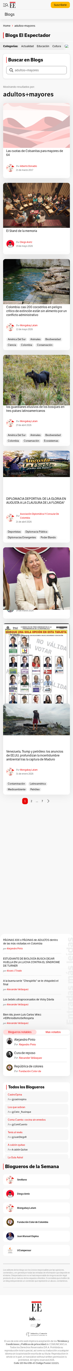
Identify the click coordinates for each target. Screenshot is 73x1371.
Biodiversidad (53, 339)
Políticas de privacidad (33, 1344)
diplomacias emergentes (22, 537)
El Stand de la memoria (21, 231)
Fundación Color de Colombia (30, 1071)
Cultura (56, 46)
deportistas (14, 531)
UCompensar (24, 1250)
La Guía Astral (15, 1157)
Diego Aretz (26, 242)
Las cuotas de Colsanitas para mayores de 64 (34, 153)
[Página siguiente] (48, 801)
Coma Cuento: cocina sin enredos (27, 1119)
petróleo (35, 789)
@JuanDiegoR (19, 1137)
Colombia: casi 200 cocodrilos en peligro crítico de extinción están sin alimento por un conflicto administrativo (36, 311)
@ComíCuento (19, 1124)
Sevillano (22, 1179)
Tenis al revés (15, 1132)
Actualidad (27, 46)
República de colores (28, 1066)
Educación (43, 46)
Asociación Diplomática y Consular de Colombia (39, 515)
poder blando (48, 537)
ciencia (12, 345)
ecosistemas (51, 440)
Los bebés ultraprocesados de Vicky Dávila (29, 999)
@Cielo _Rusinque (21, 1111)
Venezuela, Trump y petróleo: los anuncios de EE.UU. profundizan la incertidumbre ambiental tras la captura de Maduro (34, 755)
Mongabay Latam (29, 325)
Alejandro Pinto (15, 948)
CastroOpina (15, 1094)
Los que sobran (16, 1107)
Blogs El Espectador (27, 35)
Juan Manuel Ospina (28, 1236)
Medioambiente (17, 789)
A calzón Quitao (20, 1149)
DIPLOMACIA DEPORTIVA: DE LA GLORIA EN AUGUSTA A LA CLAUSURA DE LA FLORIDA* (36, 501)
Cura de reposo (24, 1053)
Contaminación (16, 783)
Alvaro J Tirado (14, 970)
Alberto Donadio (28, 166)
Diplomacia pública (36, 531)
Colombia (26, 345)
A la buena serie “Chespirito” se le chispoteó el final (30, 982)
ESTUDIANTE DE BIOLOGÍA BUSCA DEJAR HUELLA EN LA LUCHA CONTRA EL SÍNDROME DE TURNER (31, 962)
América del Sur (17, 339)
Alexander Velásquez (17, 989)
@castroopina (19, 1099)
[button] (67, 46)
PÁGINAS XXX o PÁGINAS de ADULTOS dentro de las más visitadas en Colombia (30, 941)
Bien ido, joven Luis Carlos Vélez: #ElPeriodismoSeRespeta (22, 1016)
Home (7, 25)
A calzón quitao (16, 1145)
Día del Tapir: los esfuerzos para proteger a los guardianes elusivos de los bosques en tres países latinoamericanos (35, 407)
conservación (44, 345)
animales (35, 339)
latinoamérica (38, 783)
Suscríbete (60, 5)
